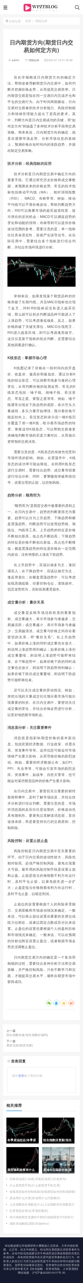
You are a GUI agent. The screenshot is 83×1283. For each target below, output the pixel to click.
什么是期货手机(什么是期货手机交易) (35, 1185)
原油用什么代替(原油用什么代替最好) (35, 1198)
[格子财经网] (41, 8)
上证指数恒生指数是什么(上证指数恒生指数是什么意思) (42, 1206)
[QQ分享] (56, 1003)
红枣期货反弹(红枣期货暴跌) (29, 1210)
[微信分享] (49, 1003)
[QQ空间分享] (64, 1003)
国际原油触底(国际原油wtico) (29, 1223)
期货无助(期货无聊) (19, 1045)
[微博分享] (71, 1003)
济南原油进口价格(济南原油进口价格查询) (38, 1179)
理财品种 (34, 60)
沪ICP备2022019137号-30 (48, 1272)
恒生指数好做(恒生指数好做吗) (27, 1035)
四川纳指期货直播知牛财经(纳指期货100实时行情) (42, 1219)
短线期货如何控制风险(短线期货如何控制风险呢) (43, 1191)
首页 (28, 21)
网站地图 (23, 1272)
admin (15, 60)
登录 (21, 1075)
